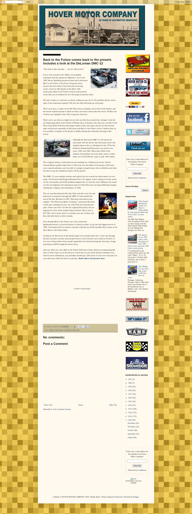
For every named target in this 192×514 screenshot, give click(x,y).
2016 (130, 398)
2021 (130, 379)
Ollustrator (119, 497)
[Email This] (78, 326)
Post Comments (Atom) (62, 409)
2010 (130, 420)
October (131, 430)
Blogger (136, 497)
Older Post (113, 405)
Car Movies (68, 330)
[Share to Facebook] (86, 326)
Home (80, 405)
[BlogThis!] (81, 326)
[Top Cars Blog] (133, 479)
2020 (130, 383)
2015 (130, 401)
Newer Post (48, 405)
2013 (130, 409)
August (130, 437)
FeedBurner (142, 178)
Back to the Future (56, 330)
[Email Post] (73, 327)
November (132, 427)
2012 (130, 413)
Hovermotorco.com (132, 481)
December (132, 423)
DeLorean (76, 330)
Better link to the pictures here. (92, 258)
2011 (130, 416)
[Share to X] (83, 326)
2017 (130, 394)
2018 (130, 390)
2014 (130, 405)
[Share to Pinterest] (88, 326)
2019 (130, 387)
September (132, 434)
